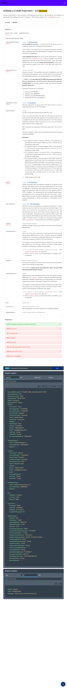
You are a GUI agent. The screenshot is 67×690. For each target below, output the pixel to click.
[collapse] (6, 404)
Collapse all (58, 386)
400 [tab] (23, 575)
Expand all (49, 386)
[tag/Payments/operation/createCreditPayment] (2, 11)
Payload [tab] (8, 377)
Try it (57, 368)
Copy (41, 386)
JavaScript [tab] (37, 377)
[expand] (7, 421)
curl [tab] (21, 377)
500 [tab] (39, 575)
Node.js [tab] (51, 377)
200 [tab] (7, 575)
